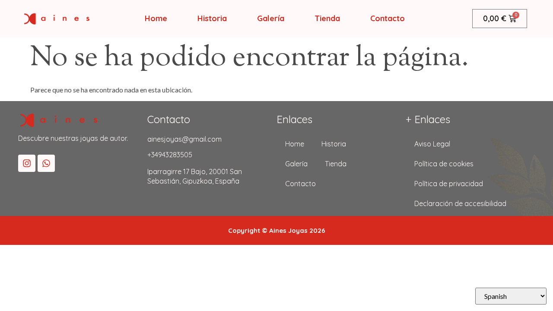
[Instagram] (26, 163)
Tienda (327, 18)
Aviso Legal (432, 144)
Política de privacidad (448, 183)
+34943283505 (169, 154)
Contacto (387, 18)
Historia (212, 18)
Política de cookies (444, 163)
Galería (270, 18)
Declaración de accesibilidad (460, 203)
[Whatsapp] (46, 163)
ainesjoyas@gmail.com (184, 139)
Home (156, 18)
